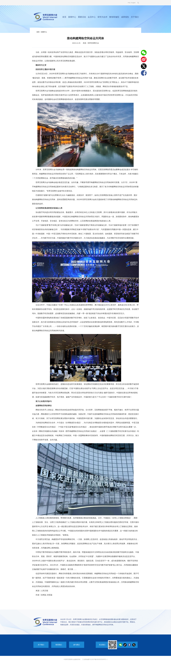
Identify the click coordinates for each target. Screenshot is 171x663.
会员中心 (92, 17)
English (133, 2)
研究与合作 (102, 17)
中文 (129, 2)
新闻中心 (72, 17)
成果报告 (125, 17)
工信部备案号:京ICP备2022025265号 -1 (94, 659)
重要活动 (82, 17)
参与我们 (76, 645)
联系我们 (59, 645)
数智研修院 (114, 17)
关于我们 (135, 17)
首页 (64, 17)
